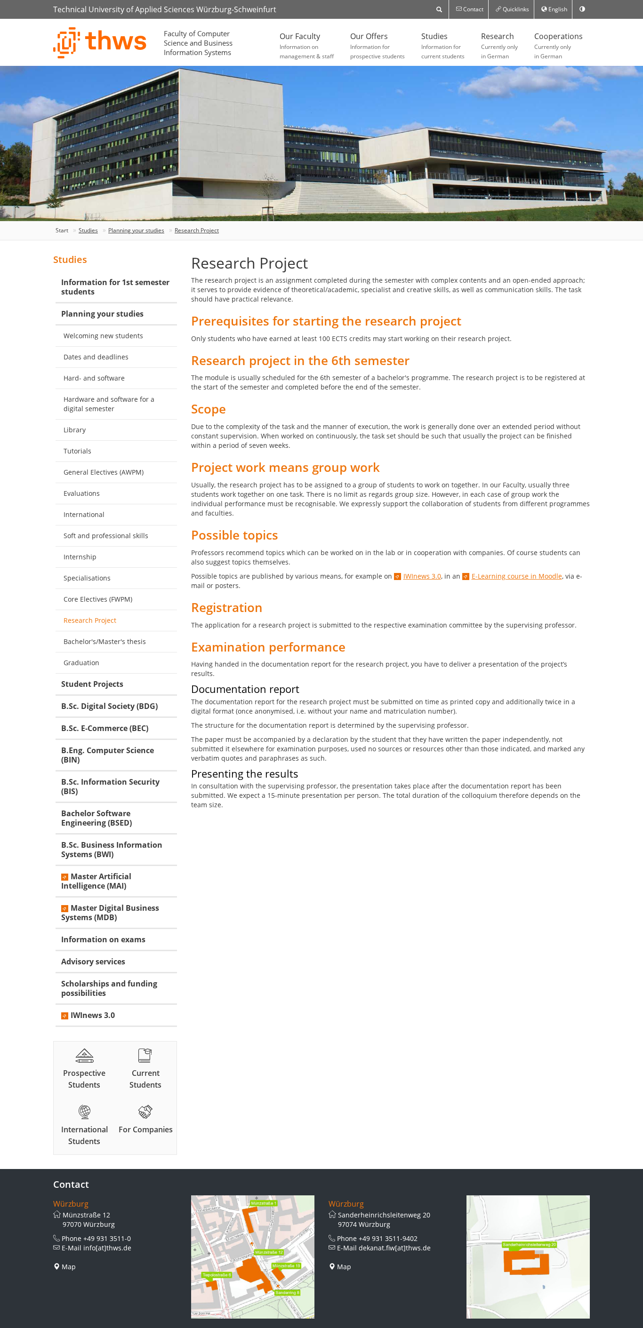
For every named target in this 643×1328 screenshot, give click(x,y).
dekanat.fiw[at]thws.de (395, 1247)
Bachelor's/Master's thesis (105, 641)
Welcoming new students (103, 335)
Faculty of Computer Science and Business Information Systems (198, 43)
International (84, 514)
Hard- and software (94, 378)
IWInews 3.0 (422, 576)
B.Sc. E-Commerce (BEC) (104, 728)
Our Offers (377, 45)
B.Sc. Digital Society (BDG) (109, 706)
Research (499, 45)
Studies (443, 45)
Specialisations (87, 577)
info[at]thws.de (107, 1247)
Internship (80, 556)
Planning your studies (136, 230)
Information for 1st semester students (115, 287)
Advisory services (93, 961)
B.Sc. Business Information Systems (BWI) (111, 849)
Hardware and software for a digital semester (109, 404)
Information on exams (103, 939)
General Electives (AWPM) (104, 472)
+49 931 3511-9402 (388, 1238)
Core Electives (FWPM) (98, 599)
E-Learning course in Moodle (517, 576)
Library (75, 429)
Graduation (81, 662)
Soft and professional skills (106, 535)
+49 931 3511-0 (107, 1238)
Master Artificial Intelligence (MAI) (96, 881)
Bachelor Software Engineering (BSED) (96, 818)
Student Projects (92, 684)
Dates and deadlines (96, 356)
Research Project (197, 230)
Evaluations (82, 493)
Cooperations (558, 45)
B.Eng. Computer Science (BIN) (107, 755)
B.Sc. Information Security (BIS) (110, 786)
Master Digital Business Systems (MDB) (110, 912)
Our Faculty (307, 45)
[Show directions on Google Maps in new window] (253, 1257)
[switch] (582, 9)
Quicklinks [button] (515, 9)
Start (62, 230)
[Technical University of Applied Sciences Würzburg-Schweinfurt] (100, 42)
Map (69, 1266)
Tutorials (77, 450)
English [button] (557, 9)
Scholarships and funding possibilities (109, 988)
